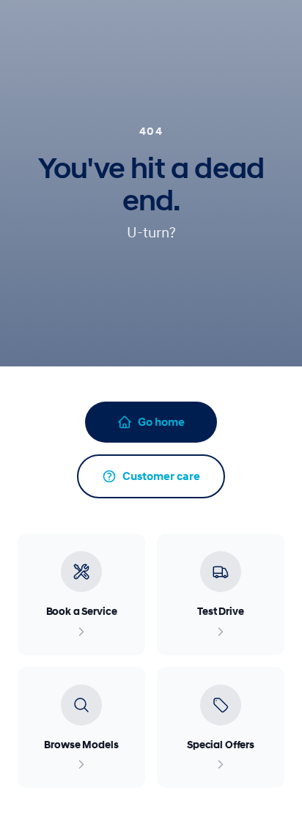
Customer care (161, 476)
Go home (161, 422)
